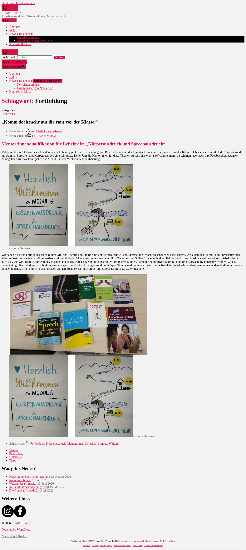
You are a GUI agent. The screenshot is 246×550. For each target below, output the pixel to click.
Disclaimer (137, 545)
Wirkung (114, 443)
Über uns (14, 26)
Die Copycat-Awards (22, 490)
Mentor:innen (75, 443)
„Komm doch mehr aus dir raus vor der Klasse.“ (50, 121)
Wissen (13, 450)
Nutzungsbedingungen (102, 545)
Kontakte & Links (20, 44)
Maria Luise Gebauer (49, 131)
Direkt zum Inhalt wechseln (18, 3)
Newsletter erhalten (21, 33)
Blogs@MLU (89, 541)
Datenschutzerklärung (153, 545)
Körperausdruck (56, 443)
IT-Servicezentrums (123, 541)
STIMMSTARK (12, 12)
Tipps (12, 460)
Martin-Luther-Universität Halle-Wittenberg (155, 541)
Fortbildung (37, 443)
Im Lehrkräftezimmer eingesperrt (29, 487)
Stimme (102, 443)
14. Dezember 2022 (44, 135)
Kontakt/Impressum (122, 545)
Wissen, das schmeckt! (23, 483)
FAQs (13, 30)
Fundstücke (16, 453)
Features (86, 545)
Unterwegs (8, 113)
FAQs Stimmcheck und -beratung (29, 476)
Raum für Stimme (20, 480)
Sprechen (90, 443)
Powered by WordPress (16, 529)
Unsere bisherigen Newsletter (35, 40)
